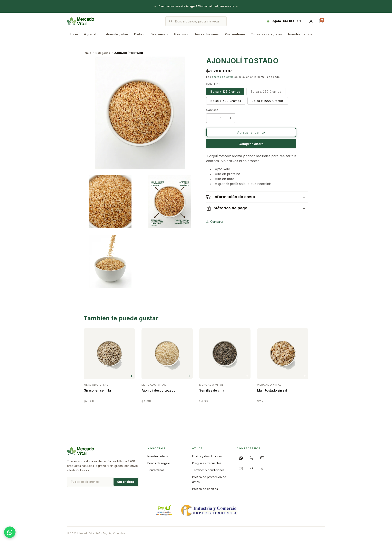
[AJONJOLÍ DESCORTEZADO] (167, 353)
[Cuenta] (311, 21)
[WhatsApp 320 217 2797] (241, 458)
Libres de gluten (116, 34)
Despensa (159, 34)
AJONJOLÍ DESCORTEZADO (158, 390)
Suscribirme (126, 481)
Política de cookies (205, 489)
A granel (91, 34)
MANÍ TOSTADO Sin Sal (272, 390)
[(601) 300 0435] (251, 458)
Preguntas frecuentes (206, 463)
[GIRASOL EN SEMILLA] (109, 353)
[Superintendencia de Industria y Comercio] (209, 510)
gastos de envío (223, 76)
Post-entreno (235, 34)
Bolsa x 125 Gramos (225, 91)
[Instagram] (241, 468)
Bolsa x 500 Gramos (225, 100)
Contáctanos (155, 470)
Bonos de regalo (158, 463)
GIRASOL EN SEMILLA (97, 390)
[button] (257, 197)
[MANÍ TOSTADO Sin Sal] (282, 353)
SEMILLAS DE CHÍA (211, 390)
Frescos (181, 34)
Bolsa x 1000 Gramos (268, 100)
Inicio (74, 34)
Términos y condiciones (208, 470)
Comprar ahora (251, 144)
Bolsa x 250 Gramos (268, 92)
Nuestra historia (300, 34)
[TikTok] (262, 468)
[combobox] (199, 21)
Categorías (102, 53)
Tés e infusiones (206, 34)
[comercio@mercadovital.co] (262, 458)
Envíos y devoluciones (207, 456)
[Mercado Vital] (80, 21)
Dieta (139, 34)
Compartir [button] (216, 221)
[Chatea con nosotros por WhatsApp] (10, 532)
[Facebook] (251, 468)
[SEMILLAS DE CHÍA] (224, 353)
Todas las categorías (266, 34)
